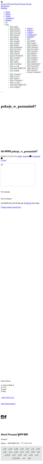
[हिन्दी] (7, 25)
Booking (4, 8)
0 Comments (35, 156)
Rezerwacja (5, 6)
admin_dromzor (23, 156)
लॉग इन (28, 203)
